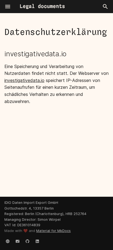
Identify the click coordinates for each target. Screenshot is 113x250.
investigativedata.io (24, 80)
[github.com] (27, 241)
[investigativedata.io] (7, 241)
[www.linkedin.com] (37, 241)
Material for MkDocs (53, 231)
